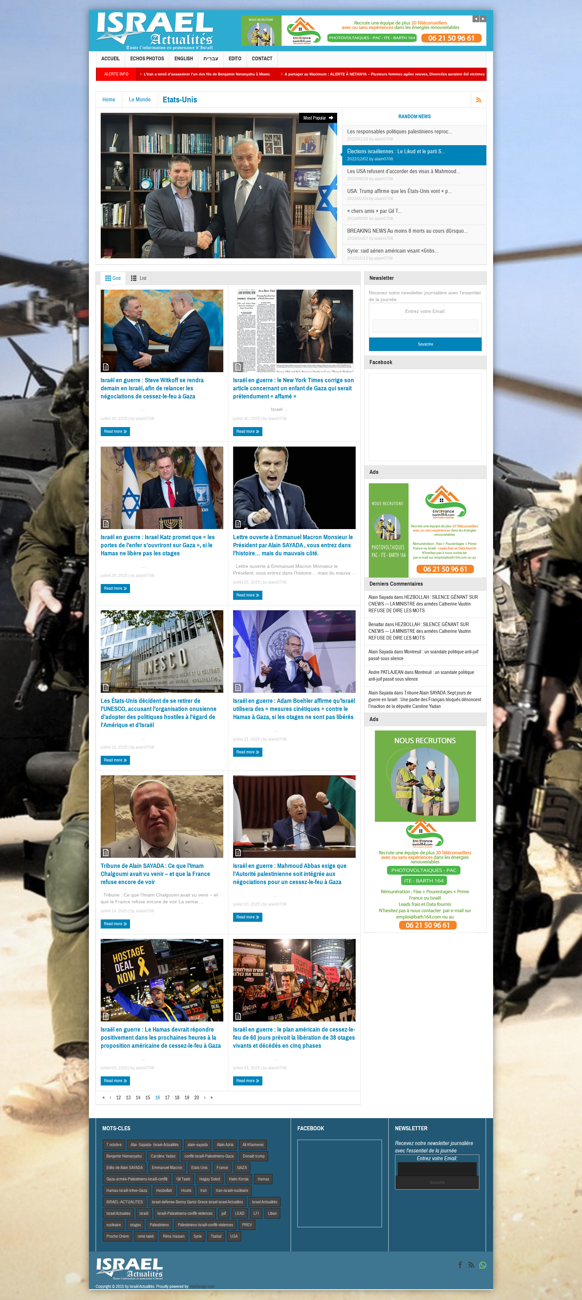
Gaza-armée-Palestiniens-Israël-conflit (136, 1179)
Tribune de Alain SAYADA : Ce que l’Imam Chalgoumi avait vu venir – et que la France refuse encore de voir (155, 874)
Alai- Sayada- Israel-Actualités (155, 1144)
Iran (203, 1190)
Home (108, 99)
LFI (256, 1213)
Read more (113, 431)
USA (234, 1236)
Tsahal (216, 1236)
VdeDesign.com (202, 1286)
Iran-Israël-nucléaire (232, 1190)
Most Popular (315, 118)
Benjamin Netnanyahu (124, 1156)
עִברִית (210, 59)
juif (224, 1213)
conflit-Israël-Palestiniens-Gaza (209, 1156)
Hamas (263, 1179)
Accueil (110, 59)
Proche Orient (117, 1236)
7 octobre (114, 1144)
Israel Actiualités (264, 1202)
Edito (235, 59)
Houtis (186, 1190)
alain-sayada (198, 1144)
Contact (262, 59)
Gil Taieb (183, 1179)
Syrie (198, 1236)
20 (196, 1098)
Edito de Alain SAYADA (124, 1167)
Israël (143, 1213)
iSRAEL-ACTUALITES (124, 1202)
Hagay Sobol (209, 1179)
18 (177, 1098)
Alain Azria (225, 1144)
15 (148, 1098)
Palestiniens (159, 1225)
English (183, 59)
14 (138, 1098)
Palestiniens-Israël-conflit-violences (205, 1225)
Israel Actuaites (118, 1213)
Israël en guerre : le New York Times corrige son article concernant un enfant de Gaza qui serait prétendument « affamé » (293, 388)
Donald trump (254, 1156)
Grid (116, 278)
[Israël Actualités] (155, 30)
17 (167, 1098)
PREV (247, 1225)
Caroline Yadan (163, 1156)
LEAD (240, 1213)
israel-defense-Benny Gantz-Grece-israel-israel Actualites (197, 1202)
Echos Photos (147, 59)
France (222, 1167)
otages (135, 1225)
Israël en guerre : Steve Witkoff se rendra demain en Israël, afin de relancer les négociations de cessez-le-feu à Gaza (152, 388)
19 (187, 1098)
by (372, 139)
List (142, 278)
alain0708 (384, 139)
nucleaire (113, 1225)
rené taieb (146, 1236)
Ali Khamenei (253, 1144)
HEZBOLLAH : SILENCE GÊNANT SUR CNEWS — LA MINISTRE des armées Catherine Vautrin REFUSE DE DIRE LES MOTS (423, 604)
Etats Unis (199, 1167)
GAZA (242, 1167)
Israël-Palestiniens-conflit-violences (185, 1213)
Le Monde (140, 99)
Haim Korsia (239, 1179)
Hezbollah (164, 1190)
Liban (272, 1213)
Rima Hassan (174, 1236)
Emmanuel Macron (167, 1167)
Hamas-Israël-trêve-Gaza (126, 1190)
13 (128, 1098)
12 (118, 1098)
